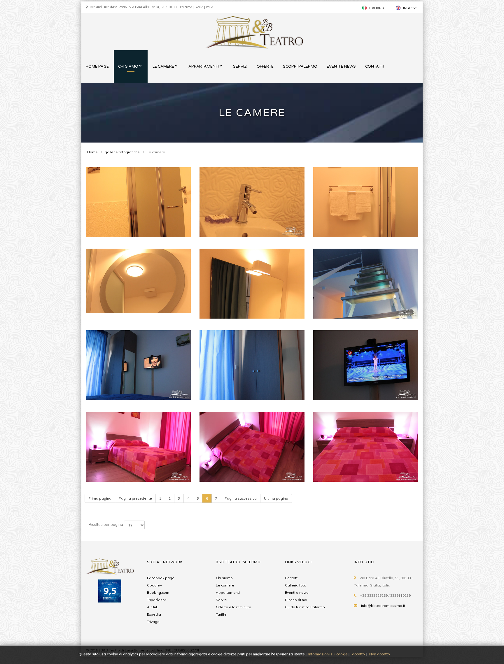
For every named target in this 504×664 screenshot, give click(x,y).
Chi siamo (224, 578)
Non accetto (379, 654)
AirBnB (152, 607)
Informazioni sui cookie (328, 654)
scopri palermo (300, 66)
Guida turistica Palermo (305, 607)
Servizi (221, 600)
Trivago (153, 621)
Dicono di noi (296, 600)
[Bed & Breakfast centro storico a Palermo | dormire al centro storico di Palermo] (110, 566)
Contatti (291, 578)
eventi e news (341, 66)
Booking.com (158, 592)
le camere (163, 66)
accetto (358, 654)
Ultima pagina (276, 498)
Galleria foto (295, 585)
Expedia (154, 614)
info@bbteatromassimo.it (383, 605)
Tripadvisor (156, 600)
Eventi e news (297, 592)
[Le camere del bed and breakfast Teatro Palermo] (138, 202)
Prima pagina (99, 498)
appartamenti (203, 66)
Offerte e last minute (233, 607)
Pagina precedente (135, 498)
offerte (265, 66)
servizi (240, 66)
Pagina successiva (241, 498)
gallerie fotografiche (122, 152)
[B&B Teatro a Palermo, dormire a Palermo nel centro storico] (254, 32)
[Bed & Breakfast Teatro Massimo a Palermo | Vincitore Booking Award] (110, 600)
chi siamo (128, 66)
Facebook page (160, 578)
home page (97, 66)
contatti (374, 66)
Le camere (225, 585)
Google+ (154, 585)
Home (92, 152)
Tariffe (221, 614)
